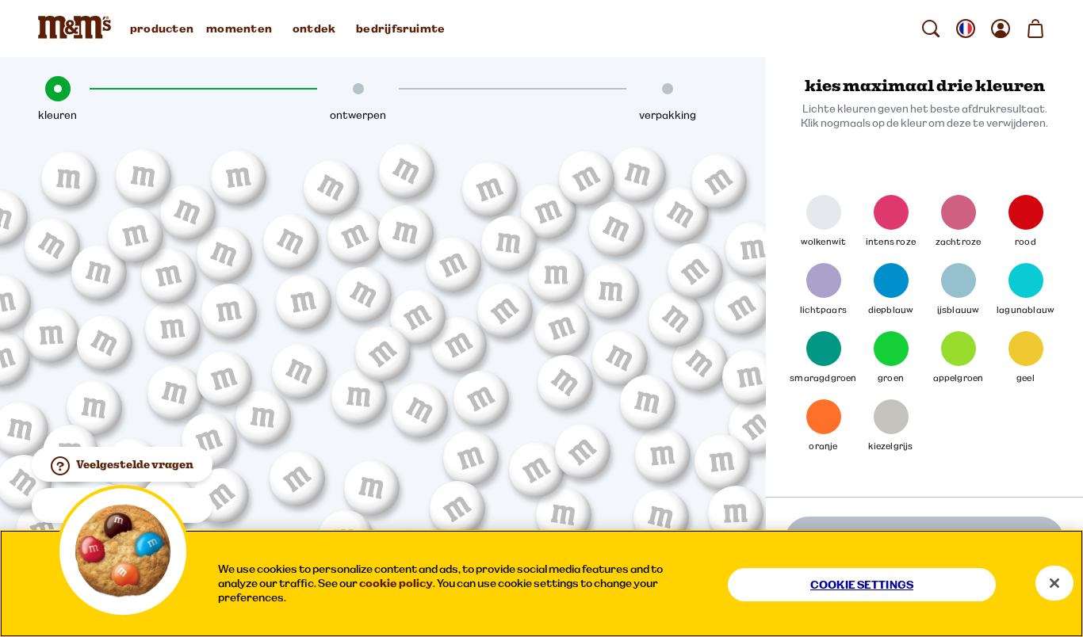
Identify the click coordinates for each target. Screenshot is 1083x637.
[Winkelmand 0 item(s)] (1035, 28)
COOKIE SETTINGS (861, 584)
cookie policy (396, 583)
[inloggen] (1000, 28)
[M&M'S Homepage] (77, 28)
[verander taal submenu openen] (966, 28)
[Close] (1054, 583)
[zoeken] (931, 28)
